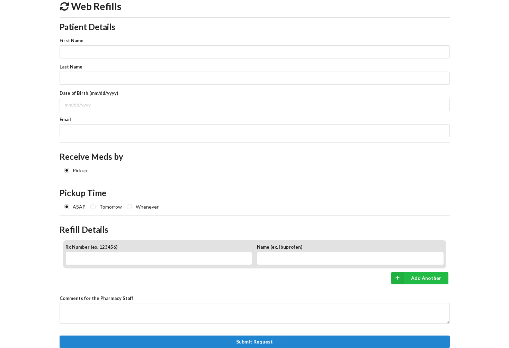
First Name (71, 40)
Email (65, 119)
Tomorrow (110, 207)
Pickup (80, 170)
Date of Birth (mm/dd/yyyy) (89, 93)
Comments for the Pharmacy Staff (96, 298)
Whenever (147, 207)
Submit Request (254, 342)
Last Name (71, 67)
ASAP (79, 207)
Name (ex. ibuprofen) (279, 247)
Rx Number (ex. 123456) (91, 247)
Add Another (426, 278)
